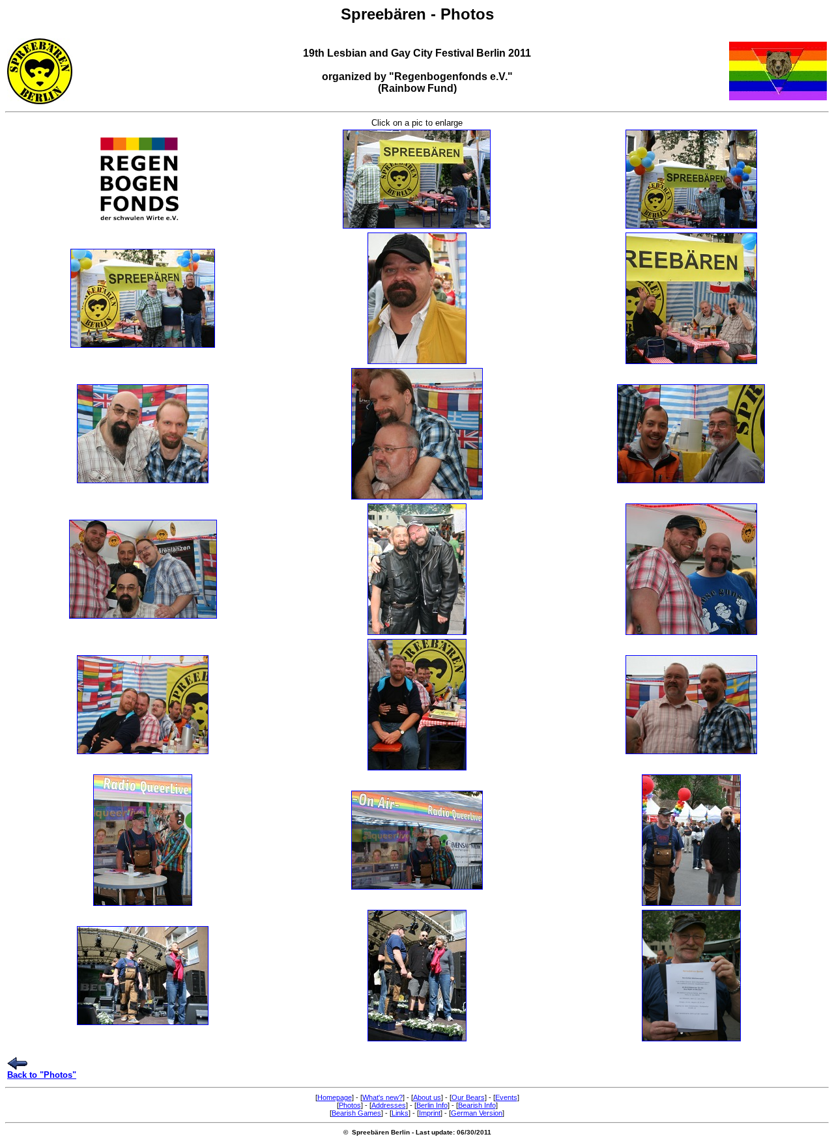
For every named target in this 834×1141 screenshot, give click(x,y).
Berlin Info (432, 1105)
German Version (476, 1113)
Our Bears (468, 1097)
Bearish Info (477, 1105)
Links (400, 1113)
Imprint (429, 1113)
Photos (350, 1105)
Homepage (334, 1097)
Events (506, 1097)
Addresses (388, 1105)
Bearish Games (356, 1113)
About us (427, 1097)
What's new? (382, 1097)
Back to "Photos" (41, 1075)
